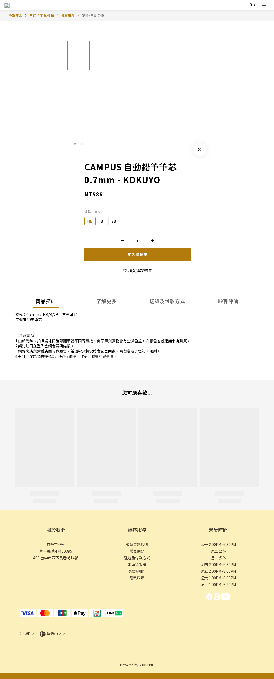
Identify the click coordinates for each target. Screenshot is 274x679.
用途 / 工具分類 (41, 15)
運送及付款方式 (137, 557)
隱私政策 (137, 578)
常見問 (135, 551)
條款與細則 (137, 571)
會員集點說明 (137, 544)
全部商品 (15, 15)
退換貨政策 (137, 564)
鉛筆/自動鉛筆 (93, 15)
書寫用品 (68, 15)
